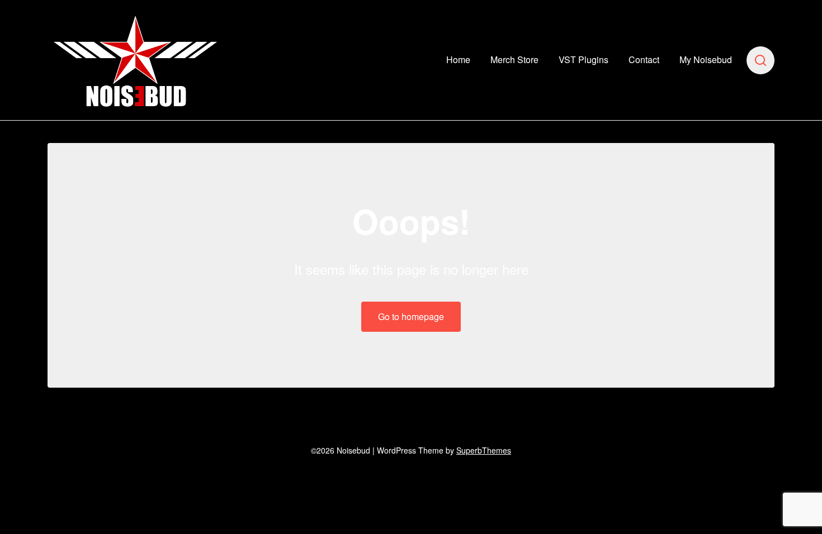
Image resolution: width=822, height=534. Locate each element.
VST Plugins (583, 59)
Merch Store (514, 59)
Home (458, 59)
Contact (644, 59)
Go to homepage (411, 316)
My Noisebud (705, 59)
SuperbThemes (483, 450)
